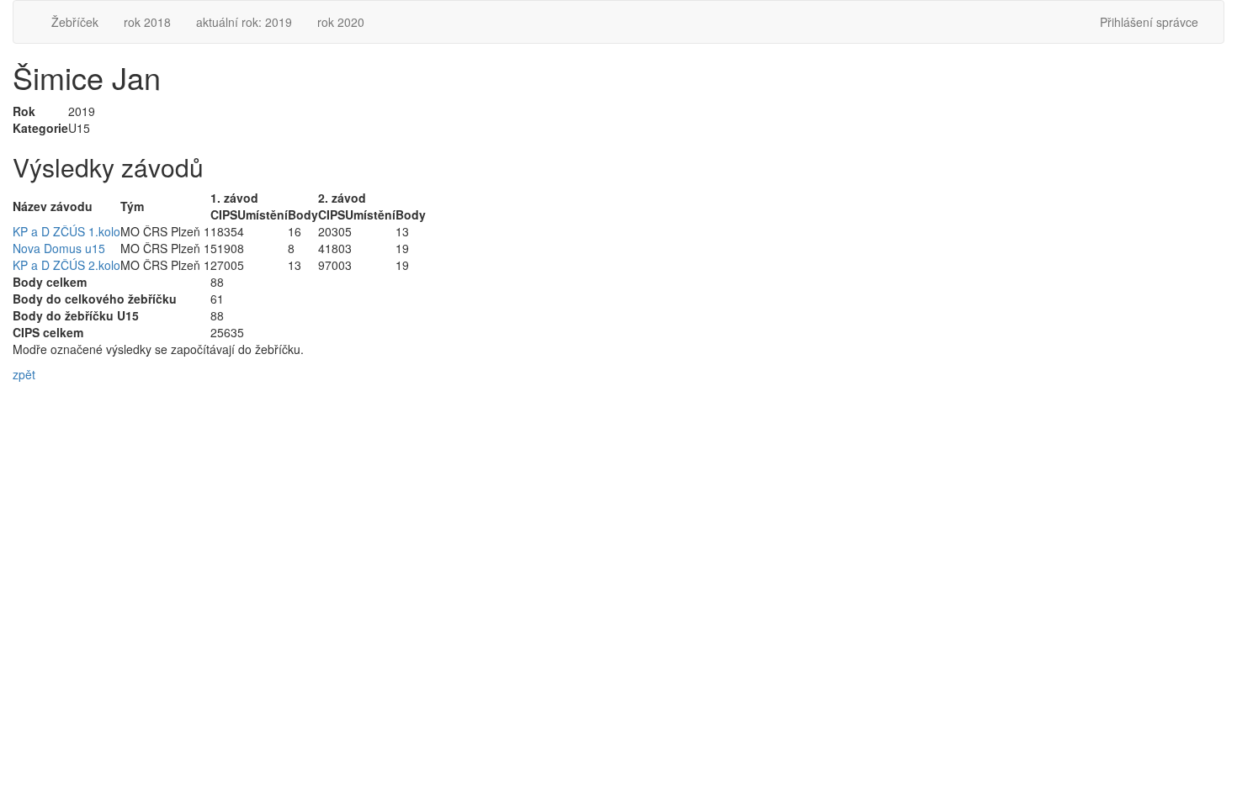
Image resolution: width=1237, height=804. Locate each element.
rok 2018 (147, 21)
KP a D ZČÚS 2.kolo (66, 265)
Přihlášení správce (1149, 21)
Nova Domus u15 (59, 248)
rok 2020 (340, 21)
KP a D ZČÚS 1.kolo (66, 231)
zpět (24, 374)
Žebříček (74, 21)
